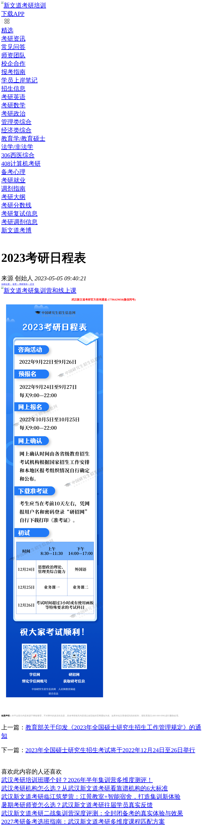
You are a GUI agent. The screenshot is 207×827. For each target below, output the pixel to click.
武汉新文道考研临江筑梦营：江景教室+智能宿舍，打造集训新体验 (90, 796)
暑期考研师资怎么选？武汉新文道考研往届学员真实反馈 (77, 805)
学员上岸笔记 (19, 80)
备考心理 (13, 171)
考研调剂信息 (19, 221)
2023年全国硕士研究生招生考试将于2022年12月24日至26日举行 (110, 750)
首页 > (15, 284)
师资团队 (13, 55)
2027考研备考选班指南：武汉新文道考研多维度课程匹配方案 (83, 821)
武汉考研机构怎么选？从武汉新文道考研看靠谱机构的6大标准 (84, 788)
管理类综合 (16, 121)
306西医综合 (18, 155)
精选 (7, 30)
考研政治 (13, 113)
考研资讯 (13, 38)
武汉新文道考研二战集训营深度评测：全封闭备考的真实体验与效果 (92, 813)
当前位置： (6, 284)
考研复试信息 (19, 213)
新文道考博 (16, 230)
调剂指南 (13, 188)
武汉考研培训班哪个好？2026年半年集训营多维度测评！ (77, 780)
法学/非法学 (17, 146)
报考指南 (13, 71)
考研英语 (13, 96)
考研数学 (13, 105)
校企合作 (13, 63)
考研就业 (13, 180)
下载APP (12, 13)
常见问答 (13, 46)
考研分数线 (16, 205)
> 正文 (31, 284)
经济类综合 (16, 130)
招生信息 (13, 88)
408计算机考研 (21, 163)
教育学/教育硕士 (23, 138)
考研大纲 (13, 196)
